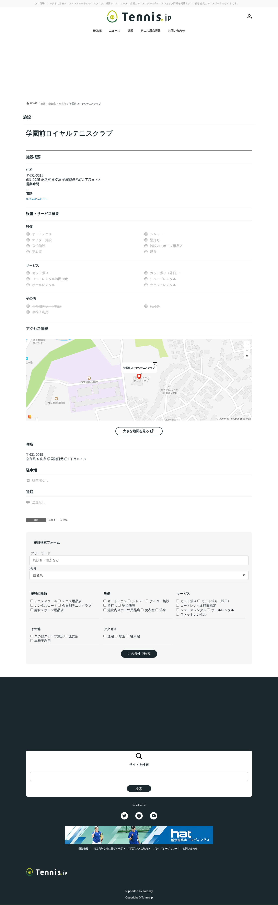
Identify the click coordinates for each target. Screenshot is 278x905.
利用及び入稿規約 (138, 848)
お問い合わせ (190, 848)
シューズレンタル (192, 610)
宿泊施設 (128, 605)
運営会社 (83, 848)
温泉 (162, 610)
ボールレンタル (222, 610)
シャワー (138, 601)
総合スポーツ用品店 (49, 610)
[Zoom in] (247, 344)
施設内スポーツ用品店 (123, 610)
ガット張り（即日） (216, 601)
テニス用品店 (71, 601)
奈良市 (52, 519)
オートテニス (117, 601)
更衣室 (149, 610)
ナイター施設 (159, 601)
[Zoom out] (247, 350)
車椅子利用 (42, 641)
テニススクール (45, 601)
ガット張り (188, 601)
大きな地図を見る (136, 431)
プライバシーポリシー (165, 848)
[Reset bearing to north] (247, 356)
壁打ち (112, 605)
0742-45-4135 (36, 199)
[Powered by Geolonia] (29, 416)
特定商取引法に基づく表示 (108, 848)
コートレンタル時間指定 (197, 605)
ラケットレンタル (192, 614)
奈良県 (64, 519)
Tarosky (148, 891)
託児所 (73, 636)
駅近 (121, 636)
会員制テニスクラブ (76, 605)
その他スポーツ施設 (49, 636)
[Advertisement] (139, 70)
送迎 (110, 636)
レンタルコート (45, 605)
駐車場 (134, 636)
